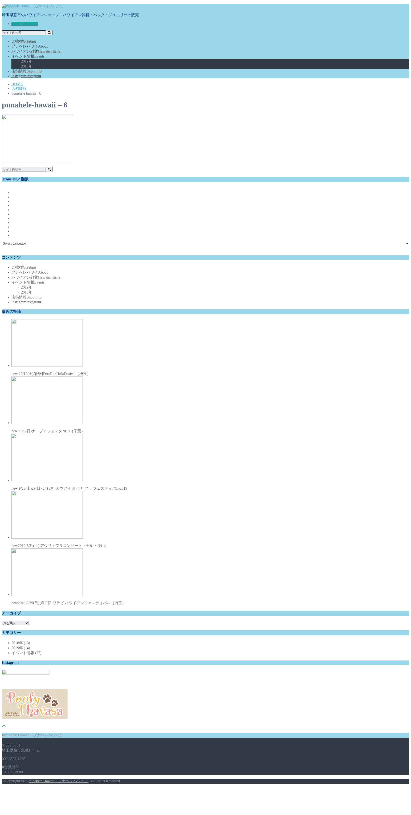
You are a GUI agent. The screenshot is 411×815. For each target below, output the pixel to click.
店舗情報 (26, 71)
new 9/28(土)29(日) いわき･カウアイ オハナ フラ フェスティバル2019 (69, 488)
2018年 (26, 66)
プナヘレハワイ (29, 46)
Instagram (26, 76)
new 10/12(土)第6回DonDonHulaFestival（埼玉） (51, 374)
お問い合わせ (26, 24)
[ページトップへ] (4, 725)
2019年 (26, 61)
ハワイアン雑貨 (36, 51)
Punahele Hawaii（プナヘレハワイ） (58, 781)
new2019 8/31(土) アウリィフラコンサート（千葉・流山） (60, 546)
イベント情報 (27, 56)
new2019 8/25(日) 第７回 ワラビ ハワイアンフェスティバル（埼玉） (68, 603)
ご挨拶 (23, 41)
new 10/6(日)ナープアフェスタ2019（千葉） (48, 431)
